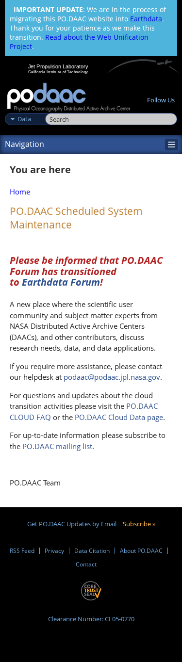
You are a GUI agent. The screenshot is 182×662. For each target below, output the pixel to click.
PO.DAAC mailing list (56, 446)
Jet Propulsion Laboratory (58, 66)
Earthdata (146, 18)
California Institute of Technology (58, 71)
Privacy (54, 551)
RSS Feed (22, 551)
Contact (86, 564)
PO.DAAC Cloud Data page (119, 417)
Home (20, 191)
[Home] (69, 97)
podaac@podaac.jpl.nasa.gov (112, 377)
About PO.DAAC (141, 551)
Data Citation (92, 551)
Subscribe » (139, 523)
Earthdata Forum (59, 282)
